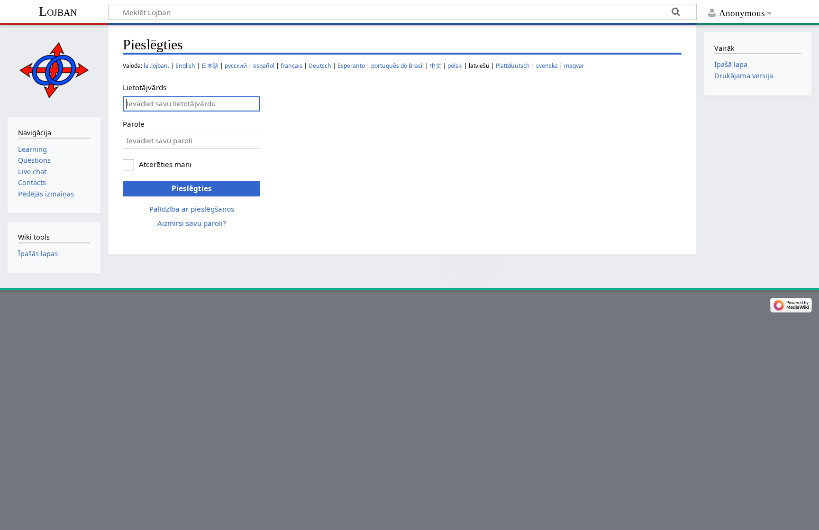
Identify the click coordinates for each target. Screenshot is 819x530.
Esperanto (351, 66)
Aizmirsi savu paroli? (191, 223)
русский (236, 66)
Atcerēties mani (165, 164)
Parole (134, 124)
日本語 (209, 66)
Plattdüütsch (513, 66)
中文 (435, 66)
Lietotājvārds (144, 87)
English (185, 66)
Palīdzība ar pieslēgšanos (191, 209)
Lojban (58, 11)
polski (455, 66)
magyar (574, 66)
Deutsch (320, 66)
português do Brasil (397, 66)
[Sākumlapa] (53, 70)
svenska (547, 66)
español (263, 66)
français (291, 66)
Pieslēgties (192, 188)
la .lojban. (156, 66)
